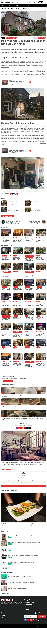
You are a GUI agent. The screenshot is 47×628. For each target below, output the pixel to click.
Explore (19, 8)
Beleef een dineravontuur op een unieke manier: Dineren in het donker (23, 524)
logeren (22, 191)
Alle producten (6, 568)
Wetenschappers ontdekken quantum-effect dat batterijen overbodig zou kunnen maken (6, 349)
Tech (19, 6)
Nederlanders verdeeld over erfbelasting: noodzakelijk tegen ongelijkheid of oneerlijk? (14, 203)
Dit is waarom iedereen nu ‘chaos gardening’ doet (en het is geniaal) (40, 258)
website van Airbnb (22, 74)
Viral (13, 8)
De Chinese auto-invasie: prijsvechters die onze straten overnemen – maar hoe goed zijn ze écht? (29, 304)
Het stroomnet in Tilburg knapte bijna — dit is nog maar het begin (29, 289)
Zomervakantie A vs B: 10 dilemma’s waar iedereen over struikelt (6, 289)
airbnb (4, 191)
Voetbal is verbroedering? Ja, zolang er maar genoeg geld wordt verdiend (29, 365)
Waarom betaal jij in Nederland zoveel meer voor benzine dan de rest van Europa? (29, 259)
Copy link (11, 194)
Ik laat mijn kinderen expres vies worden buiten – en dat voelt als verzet (37, 203)
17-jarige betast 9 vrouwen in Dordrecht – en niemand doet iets (17, 335)
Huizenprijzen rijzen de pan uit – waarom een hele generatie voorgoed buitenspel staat (6, 240)
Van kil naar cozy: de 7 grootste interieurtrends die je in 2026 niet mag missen (29, 240)
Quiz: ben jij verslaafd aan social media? (17, 588)
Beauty (12, 6)
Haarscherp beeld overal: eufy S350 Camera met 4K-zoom (21, 562)
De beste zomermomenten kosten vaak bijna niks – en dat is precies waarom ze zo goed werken (22, 407)
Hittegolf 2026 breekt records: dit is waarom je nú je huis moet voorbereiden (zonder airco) (5, 364)
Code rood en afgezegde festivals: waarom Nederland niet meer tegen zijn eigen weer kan (40, 318)
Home (4, 37)
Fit (25, 6)
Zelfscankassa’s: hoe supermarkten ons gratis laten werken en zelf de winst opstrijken (29, 334)
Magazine (26, 8)
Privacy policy (20, 626)
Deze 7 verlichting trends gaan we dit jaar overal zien (17, 240)
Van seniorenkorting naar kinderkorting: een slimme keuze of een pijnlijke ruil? (14, 209)
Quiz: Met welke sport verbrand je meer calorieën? (20, 576)
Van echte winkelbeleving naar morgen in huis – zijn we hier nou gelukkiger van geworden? (29, 349)
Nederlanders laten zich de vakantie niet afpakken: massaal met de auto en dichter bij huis (23, 419)
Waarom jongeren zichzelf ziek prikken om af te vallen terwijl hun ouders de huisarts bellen (6, 319)
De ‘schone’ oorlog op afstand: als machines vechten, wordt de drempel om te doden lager (40, 304)
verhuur (36, 191)
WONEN (5, 6)
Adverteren (4, 617)
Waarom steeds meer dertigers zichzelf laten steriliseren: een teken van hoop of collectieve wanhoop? (17, 364)
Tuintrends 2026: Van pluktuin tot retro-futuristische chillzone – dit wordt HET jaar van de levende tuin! (40, 240)
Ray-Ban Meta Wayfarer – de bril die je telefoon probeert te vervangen (24, 549)
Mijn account (28, 604)
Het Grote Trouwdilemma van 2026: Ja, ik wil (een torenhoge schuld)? (38, 209)
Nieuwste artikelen (29, 602)
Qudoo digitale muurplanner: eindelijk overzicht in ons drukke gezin (24, 542)
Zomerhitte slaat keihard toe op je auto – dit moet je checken (29, 318)
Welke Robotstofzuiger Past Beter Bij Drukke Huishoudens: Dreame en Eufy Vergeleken (21, 396)
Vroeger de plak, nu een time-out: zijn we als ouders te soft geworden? (40, 364)
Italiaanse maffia (5, 67)
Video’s (27, 609)
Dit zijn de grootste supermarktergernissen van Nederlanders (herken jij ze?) (6, 334)
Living (17, 191)
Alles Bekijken (5, 593)
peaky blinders (29, 191)
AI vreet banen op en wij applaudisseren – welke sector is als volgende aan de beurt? (40, 349)
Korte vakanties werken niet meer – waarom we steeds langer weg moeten (17, 289)
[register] (41, 2)
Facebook (15, 194)
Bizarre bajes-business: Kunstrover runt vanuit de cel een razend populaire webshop (6, 258)
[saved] (37, 2)
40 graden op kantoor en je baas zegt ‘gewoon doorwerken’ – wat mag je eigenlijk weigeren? (17, 349)
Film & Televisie (10, 191)
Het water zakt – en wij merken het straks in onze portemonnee (17, 258)
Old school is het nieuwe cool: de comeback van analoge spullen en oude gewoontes (17, 318)
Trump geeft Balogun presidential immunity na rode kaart (40, 289)
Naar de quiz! (7, 469)
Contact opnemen (8, 380)
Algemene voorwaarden (11, 626)
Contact (35, 6)
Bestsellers (6, 8)
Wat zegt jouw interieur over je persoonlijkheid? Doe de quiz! (22, 582)
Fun (30, 6)
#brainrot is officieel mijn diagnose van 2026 (5, 304)
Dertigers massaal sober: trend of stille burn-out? (17, 304)
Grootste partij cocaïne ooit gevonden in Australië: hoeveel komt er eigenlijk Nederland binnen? (40, 334)
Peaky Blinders (16, 64)
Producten (28, 606)
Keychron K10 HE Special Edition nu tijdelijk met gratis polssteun (23, 555)
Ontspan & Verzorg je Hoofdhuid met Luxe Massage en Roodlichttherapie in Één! (26, 536)
